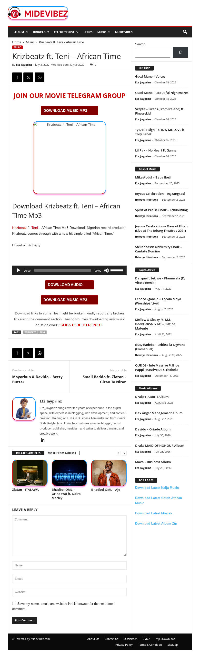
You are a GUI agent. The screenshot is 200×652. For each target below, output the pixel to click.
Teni (34, 228)
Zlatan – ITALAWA (25, 489)
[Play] (18, 270)
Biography (41, 32)
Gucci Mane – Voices (150, 76)
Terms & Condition (150, 644)
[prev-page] (118, 453)
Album (19, 32)
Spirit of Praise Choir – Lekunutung (161, 210)
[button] (185, 32)
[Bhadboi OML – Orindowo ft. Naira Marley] (69, 473)
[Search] (180, 52)
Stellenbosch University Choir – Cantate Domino (158, 249)
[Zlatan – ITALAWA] (30, 473)
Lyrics (87, 32)
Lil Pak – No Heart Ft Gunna (156, 150)
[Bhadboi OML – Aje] (109, 473)
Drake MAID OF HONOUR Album (159, 445)
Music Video (124, 32)
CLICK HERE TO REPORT (81, 325)
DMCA (146, 639)
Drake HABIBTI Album (152, 396)
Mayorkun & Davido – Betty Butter (37, 379)
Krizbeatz (19, 228)
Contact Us (111, 639)
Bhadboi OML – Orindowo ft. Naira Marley (66, 493)
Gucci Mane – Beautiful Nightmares (161, 92)
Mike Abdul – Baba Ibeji (153, 177)
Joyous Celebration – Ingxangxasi (160, 193)
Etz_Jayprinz (24, 64)
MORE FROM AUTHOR (62, 453)
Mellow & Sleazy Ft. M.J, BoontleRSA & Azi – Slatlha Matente (155, 323)
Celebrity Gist (64, 32)
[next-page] (124, 453)
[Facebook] (17, 77)
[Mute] (106, 270)
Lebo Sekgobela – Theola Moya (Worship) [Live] (158, 301)
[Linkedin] (43, 440)
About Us (93, 639)
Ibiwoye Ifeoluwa (146, 199)
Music (101, 32)
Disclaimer (130, 639)
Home (16, 42)
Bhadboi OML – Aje (105, 489)
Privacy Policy (124, 644)
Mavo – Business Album (153, 462)
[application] (69, 270)
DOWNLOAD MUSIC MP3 (65, 110)
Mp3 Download (165, 639)
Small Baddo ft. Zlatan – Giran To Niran (105, 379)
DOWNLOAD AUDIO (65, 285)
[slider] (117, 270)
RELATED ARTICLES (28, 453)
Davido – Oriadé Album (152, 429)
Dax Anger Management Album (158, 413)
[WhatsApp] (39, 77)
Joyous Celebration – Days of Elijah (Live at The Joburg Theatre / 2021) (161, 228)
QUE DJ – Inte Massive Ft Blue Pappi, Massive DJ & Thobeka (157, 367)
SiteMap (173, 644)
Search (140, 44)
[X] (28, 77)
